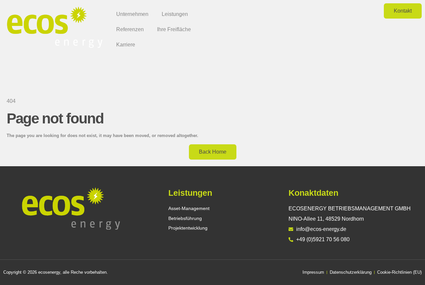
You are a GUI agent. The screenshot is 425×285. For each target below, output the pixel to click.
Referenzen (130, 29)
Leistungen (175, 14)
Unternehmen (132, 14)
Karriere (125, 44)
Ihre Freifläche (174, 29)
